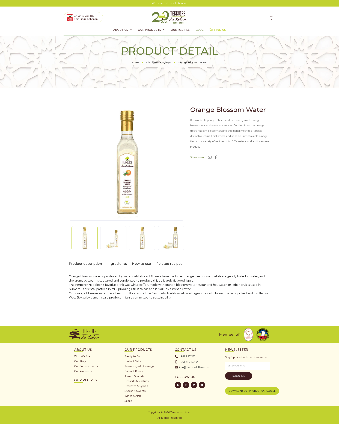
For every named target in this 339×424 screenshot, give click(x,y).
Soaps (128, 400)
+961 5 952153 (187, 356)
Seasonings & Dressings (139, 366)
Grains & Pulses (133, 371)
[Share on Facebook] (216, 158)
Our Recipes (85, 380)
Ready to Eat (132, 356)
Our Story (80, 361)
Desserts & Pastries (136, 381)
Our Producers (83, 371)
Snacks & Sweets (134, 391)
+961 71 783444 (188, 361)
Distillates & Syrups (158, 62)
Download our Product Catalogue (252, 391)
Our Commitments (86, 366)
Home (135, 62)
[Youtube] (202, 385)
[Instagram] (186, 385)
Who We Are (82, 356)
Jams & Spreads (134, 376)
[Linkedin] (194, 385)
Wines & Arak (132, 396)
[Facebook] (178, 385)
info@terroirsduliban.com (194, 367)
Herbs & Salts (132, 361)
